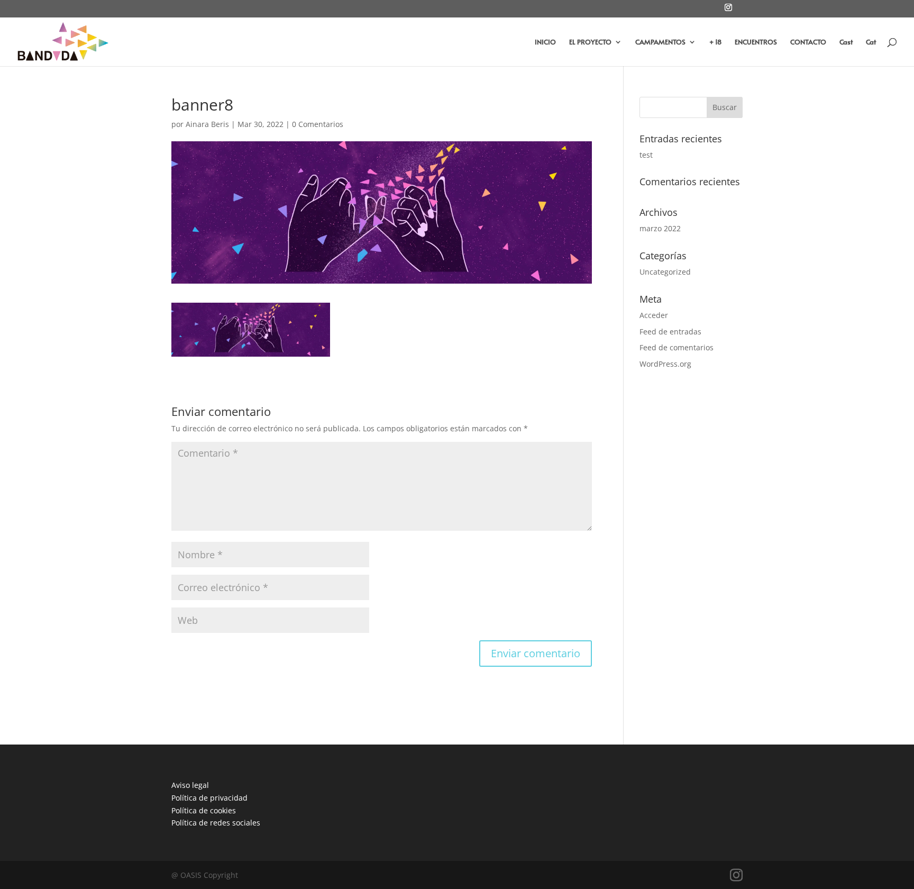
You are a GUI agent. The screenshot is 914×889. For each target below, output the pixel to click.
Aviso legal (190, 785)
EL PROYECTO (590, 42)
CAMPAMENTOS (660, 42)
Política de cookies (203, 810)
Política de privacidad (209, 798)
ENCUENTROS (756, 42)
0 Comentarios (317, 124)
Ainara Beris (207, 124)
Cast (846, 42)
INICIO (545, 42)
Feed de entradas (670, 331)
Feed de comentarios (676, 347)
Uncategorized (665, 272)
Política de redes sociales (215, 823)
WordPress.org (665, 364)
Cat (871, 42)
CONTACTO (808, 42)
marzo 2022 (660, 228)
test (646, 155)
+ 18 (715, 42)
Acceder (653, 315)
